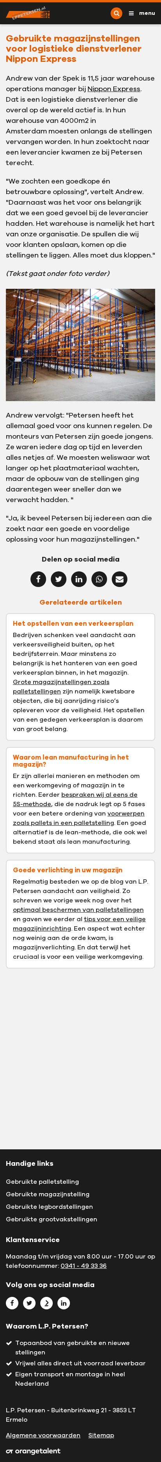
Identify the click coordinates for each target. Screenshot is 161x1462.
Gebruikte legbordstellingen (49, 1207)
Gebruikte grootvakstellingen (51, 1219)
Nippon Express (114, 89)
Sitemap (101, 1435)
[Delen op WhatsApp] (99, 579)
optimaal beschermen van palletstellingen (78, 910)
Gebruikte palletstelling (42, 1182)
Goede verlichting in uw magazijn (67, 870)
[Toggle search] (116, 13)
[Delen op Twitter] (58, 579)
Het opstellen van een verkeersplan (73, 624)
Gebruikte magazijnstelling (47, 1194)
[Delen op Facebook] (38, 579)
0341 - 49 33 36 (84, 1266)
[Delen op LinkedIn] (79, 579)
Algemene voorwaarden (43, 1435)
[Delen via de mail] (119, 579)
